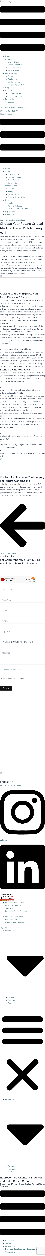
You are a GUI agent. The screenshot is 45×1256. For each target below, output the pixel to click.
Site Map (8, 1243)
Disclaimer (4, 670)
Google (11, 997)
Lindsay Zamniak (15, 65)
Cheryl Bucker (13, 62)
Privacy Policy (15, 670)
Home (7, 56)
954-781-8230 (9, 110)
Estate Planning (14, 82)
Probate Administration (17, 85)
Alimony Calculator (15, 93)
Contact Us (9, 102)
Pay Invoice (10, 99)
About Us (9, 59)
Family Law (12, 79)
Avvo (10, 1003)
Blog (7, 88)
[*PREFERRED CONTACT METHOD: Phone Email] (22, 642)
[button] (22, 29)
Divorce (11, 76)
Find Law (11, 1000)
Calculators (10, 91)
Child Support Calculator (18, 96)
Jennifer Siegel (14, 70)
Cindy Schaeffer (14, 68)
